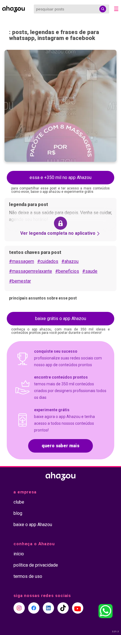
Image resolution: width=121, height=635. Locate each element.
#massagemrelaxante (30, 271)
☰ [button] (116, 9)
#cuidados (47, 261)
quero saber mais (60, 445)
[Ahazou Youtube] (77, 608)
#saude (89, 271)
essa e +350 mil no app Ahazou (60, 177)
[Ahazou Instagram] (19, 608)
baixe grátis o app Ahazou (60, 318)
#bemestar (20, 281)
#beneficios (67, 271)
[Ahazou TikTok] (63, 608)
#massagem (21, 261)
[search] (102, 9)
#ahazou (70, 261)
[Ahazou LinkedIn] (48, 608)
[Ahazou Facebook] (33, 608)
